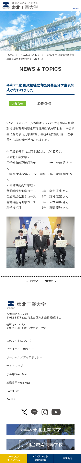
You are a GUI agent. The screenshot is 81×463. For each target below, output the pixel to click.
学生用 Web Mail (16, 374)
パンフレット (40, 458)
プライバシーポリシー (20, 348)
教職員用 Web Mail (18, 382)
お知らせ (17, 103)
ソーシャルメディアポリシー (24, 357)
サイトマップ (14, 365)
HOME (10, 55)
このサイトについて (18, 340)
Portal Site (12, 391)
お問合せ (67, 458)
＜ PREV (32, 281)
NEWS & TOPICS (30, 55)
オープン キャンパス (13, 458)
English (11, 399)
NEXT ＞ (50, 281)
